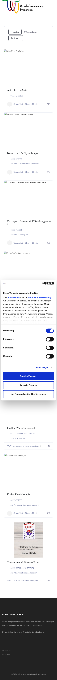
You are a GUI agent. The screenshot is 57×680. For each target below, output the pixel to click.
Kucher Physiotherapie (18, 494)
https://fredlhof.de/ (18, 438)
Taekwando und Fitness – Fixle (22, 562)
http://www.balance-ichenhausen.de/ (25, 164)
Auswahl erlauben (28, 385)
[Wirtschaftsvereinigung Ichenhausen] (23, 7)
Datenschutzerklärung (39, 297)
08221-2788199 (17, 96)
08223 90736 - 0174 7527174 (22, 568)
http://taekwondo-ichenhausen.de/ (24, 573)
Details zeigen (41, 367)
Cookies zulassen (28, 376)
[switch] (50, 339)
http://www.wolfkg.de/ (19, 235)
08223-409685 (16, 159)
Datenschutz (6, 650)
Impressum (14, 297)
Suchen (16, 32)
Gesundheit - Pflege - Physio (25, 104)
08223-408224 (16, 230)
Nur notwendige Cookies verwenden (28, 394)
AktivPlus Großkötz (17, 90)
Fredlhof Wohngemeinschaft (21, 428)
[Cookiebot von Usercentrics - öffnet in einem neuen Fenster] (42, 283)
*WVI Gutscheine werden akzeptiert (22, 446)
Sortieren (14, 38)
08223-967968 (16, 500)
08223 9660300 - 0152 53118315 (24, 434)
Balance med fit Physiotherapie (22, 153)
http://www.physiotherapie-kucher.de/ (25, 505)
